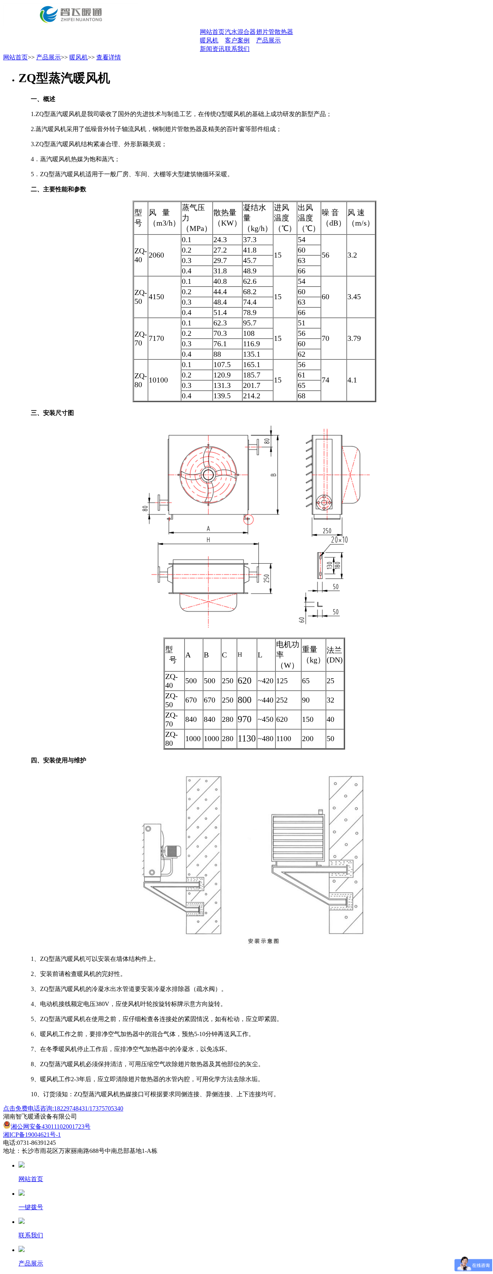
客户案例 (237, 40)
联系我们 (237, 49)
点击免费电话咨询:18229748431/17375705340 (63, 1108)
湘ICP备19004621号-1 (32, 1134)
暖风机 (209, 40)
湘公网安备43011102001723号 (51, 1126)
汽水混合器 (240, 32)
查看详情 (108, 57)
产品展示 (268, 40)
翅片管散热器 (274, 32)
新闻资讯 (212, 49)
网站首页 (212, 32)
